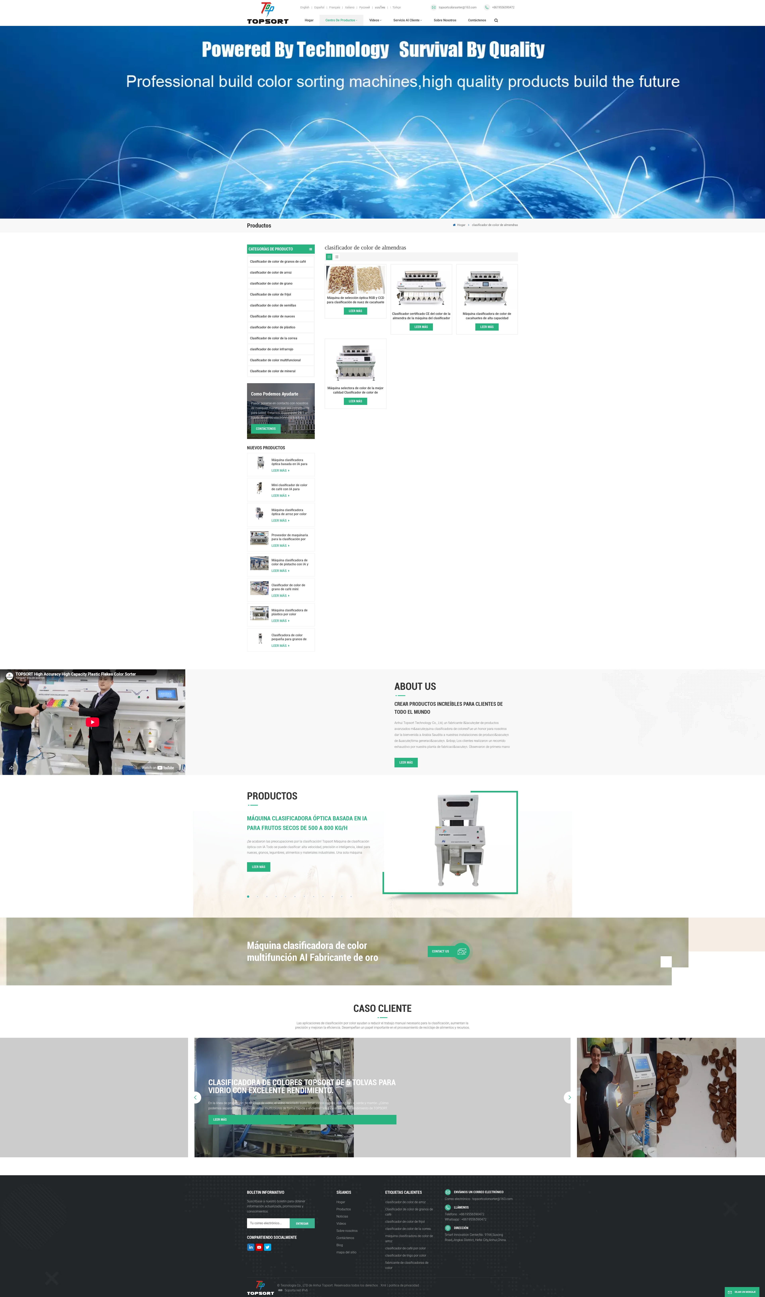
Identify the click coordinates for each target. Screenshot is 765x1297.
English (304, 7)
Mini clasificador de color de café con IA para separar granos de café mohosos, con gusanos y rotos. (289, 487)
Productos (343, 1209)
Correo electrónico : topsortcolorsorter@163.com (479, 1199)
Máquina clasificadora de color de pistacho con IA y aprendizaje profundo (290, 562)
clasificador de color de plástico (272, 327)
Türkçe (396, 7)
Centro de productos (340, 20)
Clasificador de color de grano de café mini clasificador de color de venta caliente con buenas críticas (290, 587)
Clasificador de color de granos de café (278, 261)
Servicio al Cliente (406, 20)
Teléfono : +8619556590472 (464, 1214)
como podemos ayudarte (274, 394)
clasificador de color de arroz (271, 272)
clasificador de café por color (405, 1248)
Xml (383, 1285)
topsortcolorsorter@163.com (458, 7)
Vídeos (374, 20)
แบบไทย (380, 7)
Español (319, 7)
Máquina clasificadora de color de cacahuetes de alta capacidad (487, 316)
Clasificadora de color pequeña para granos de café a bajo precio (289, 637)
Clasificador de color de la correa (273, 338)
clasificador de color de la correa (408, 1229)
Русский (364, 7)
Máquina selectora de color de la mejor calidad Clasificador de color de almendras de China (355, 390)
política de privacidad (404, 1285)
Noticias (342, 1216)
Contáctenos (477, 20)
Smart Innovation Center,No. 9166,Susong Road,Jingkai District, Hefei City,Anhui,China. (476, 1237)
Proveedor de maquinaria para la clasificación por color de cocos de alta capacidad (290, 537)
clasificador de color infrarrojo (271, 349)
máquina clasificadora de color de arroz (409, 1238)
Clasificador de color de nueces (272, 316)
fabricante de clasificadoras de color (406, 1265)
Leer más (279, 470)
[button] (248, 896)
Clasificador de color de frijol (270, 294)
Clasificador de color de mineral (272, 371)
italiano (349, 7)
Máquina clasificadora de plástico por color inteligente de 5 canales (290, 612)
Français (334, 7)
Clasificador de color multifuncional (275, 360)
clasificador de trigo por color (405, 1255)
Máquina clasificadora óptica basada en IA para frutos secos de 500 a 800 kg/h (290, 462)
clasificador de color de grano (271, 283)
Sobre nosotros (445, 20)
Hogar (309, 20)
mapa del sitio (346, 1252)
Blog (339, 1245)
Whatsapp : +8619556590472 (465, 1219)
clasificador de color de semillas (273, 305)
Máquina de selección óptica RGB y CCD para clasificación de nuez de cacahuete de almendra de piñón (355, 300)
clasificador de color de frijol (405, 1221)
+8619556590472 (503, 7)
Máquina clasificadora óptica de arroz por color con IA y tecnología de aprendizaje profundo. (289, 512)
